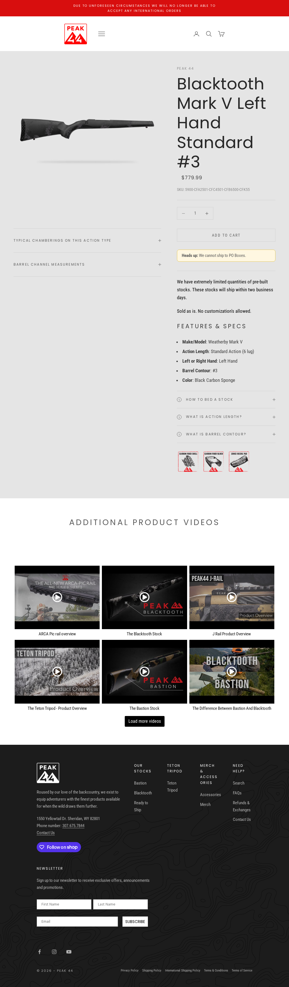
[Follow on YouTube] (69, 952)
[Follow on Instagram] (54, 952)
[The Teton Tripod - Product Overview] (57, 672)
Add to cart (226, 235)
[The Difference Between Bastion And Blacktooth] (231, 672)
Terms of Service (242, 970)
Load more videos (144, 721)
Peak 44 (185, 68)
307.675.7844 (73, 825)
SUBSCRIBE (135, 921)
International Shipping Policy (182, 970)
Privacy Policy (130, 970)
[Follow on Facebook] (39, 952)
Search (238, 783)
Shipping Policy (151, 970)
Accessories (210, 794)
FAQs (237, 793)
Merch (205, 804)
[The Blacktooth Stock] (144, 597)
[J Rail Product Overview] (231, 597)
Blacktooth (143, 793)
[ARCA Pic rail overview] (57, 597)
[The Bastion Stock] (144, 672)
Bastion (140, 783)
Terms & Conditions (216, 970)
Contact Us (46, 832)
